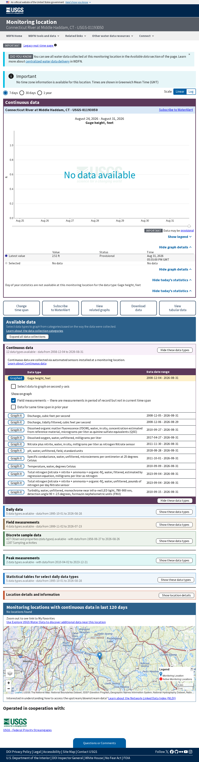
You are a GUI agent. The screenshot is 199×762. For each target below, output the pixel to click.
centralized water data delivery (48, 61)
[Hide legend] (191, 669)
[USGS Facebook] (171, 753)
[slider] (189, 225)
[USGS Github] (176, 753)
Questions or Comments (99, 743)
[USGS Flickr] (181, 753)
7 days (13, 93)
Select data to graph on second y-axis (43, 386)
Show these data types (174, 512)
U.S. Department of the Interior (28, 758)
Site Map (69, 752)
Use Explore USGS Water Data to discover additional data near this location (56, 622)
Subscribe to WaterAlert (176, 110)
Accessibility (52, 752)
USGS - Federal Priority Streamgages (27, 730)
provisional (187, 230)
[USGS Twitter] (167, 753)
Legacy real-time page (38, 45)
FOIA (126, 758)
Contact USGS (87, 752)
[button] (99, 656)
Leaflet (18, 692)
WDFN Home (14, 36)
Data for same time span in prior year (42, 407)
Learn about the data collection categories (34, 330)
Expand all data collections (27, 336)
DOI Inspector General (67, 758)
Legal (37, 752)
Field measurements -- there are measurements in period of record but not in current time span (84, 400)
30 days (31, 93)
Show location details (176, 595)
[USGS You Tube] (185, 753)
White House (94, 758)
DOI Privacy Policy (18, 752)
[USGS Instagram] (190, 753)
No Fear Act (113, 758)
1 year (48, 93)
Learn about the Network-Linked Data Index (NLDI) (142, 698)
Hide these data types (175, 350)
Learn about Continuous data (27, 363)
